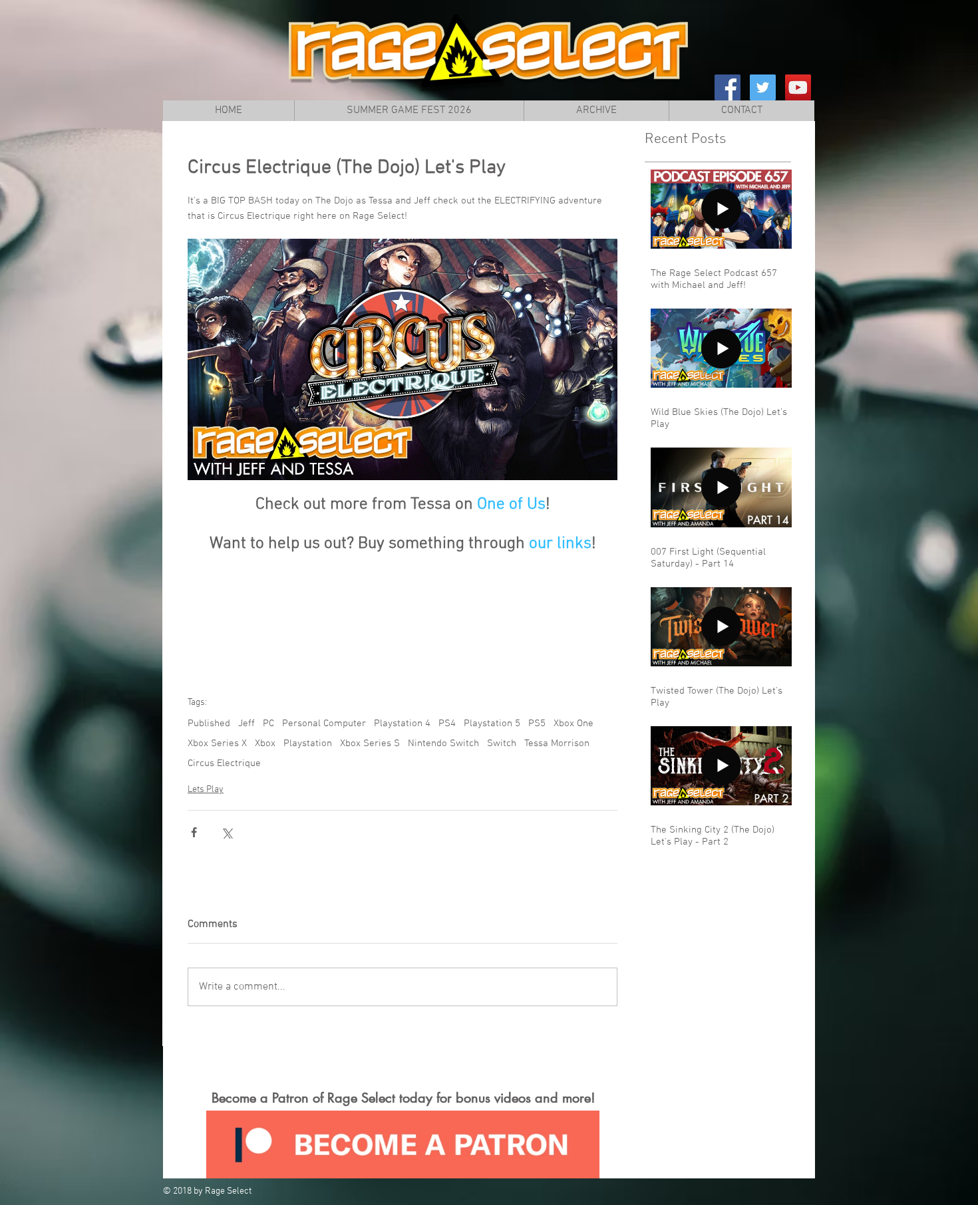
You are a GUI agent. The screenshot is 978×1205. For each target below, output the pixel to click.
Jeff (246, 724)
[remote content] (403, 613)
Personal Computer (324, 724)
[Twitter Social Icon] (763, 87)
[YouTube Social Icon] (798, 87)
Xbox (265, 743)
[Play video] (402, 359)
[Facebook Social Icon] (727, 87)
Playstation (307, 743)
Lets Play (206, 789)
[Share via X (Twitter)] (226, 832)
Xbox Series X (217, 743)
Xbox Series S (370, 743)
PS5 (537, 724)
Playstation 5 (492, 724)
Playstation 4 (402, 724)
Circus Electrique (224, 763)
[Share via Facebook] (194, 832)
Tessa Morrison (556, 743)
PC (268, 724)
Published (209, 724)
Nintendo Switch (443, 743)
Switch (501, 743)
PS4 (447, 724)
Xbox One (573, 724)
